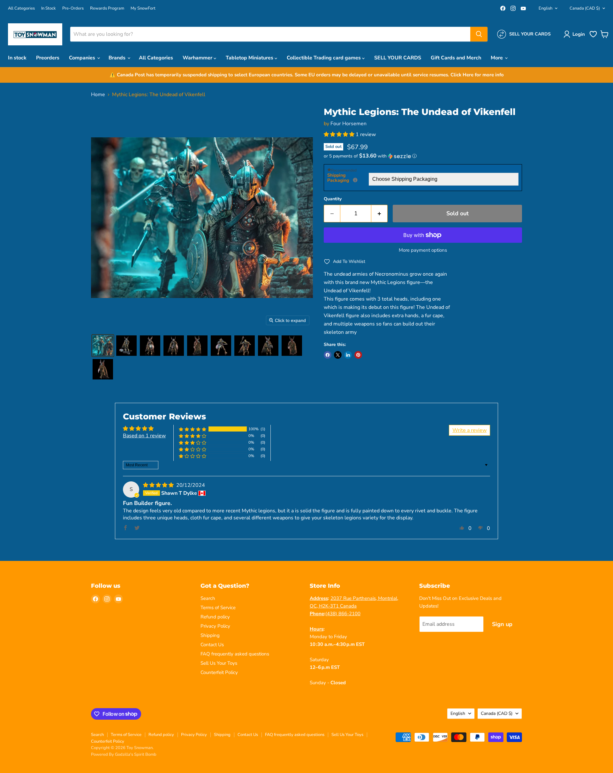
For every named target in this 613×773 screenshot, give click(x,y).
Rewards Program (107, 8)
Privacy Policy (215, 626)
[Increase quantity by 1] (379, 213)
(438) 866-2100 (342, 613)
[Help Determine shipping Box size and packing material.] (355, 180)
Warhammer (198, 57)
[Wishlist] (593, 36)
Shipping (210, 635)
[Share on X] (338, 355)
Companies (82, 57)
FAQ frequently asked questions (235, 654)
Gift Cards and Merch (456, 57)
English (545, 8)
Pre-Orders (73, 8)
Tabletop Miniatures (250, 57)
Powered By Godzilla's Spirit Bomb (123, 754)
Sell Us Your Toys (219, 663)
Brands (118, 57)
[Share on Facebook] (327, 355)
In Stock (48, 8)
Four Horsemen (348, 123)
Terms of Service (218, 607)
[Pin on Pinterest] (358, 355)
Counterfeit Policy (219, 672)
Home (98, 94)
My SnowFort (143, 8)
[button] (575, 34)
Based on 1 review (144, 435)
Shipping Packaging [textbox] (348, 178)
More (497, 57)
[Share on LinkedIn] (348, 355)
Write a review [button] (469, 430)
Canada (585, 8)
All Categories (21, 8)
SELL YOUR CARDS (397, 57)
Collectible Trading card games (324, 57)
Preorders (47, 57)
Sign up (502, 624)
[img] (159, 485)
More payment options (423, 250)
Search (208, 598)
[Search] (479, 34)
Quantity (333, 199)
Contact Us (212, 644)
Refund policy (215, 617)
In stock (17, 57)
